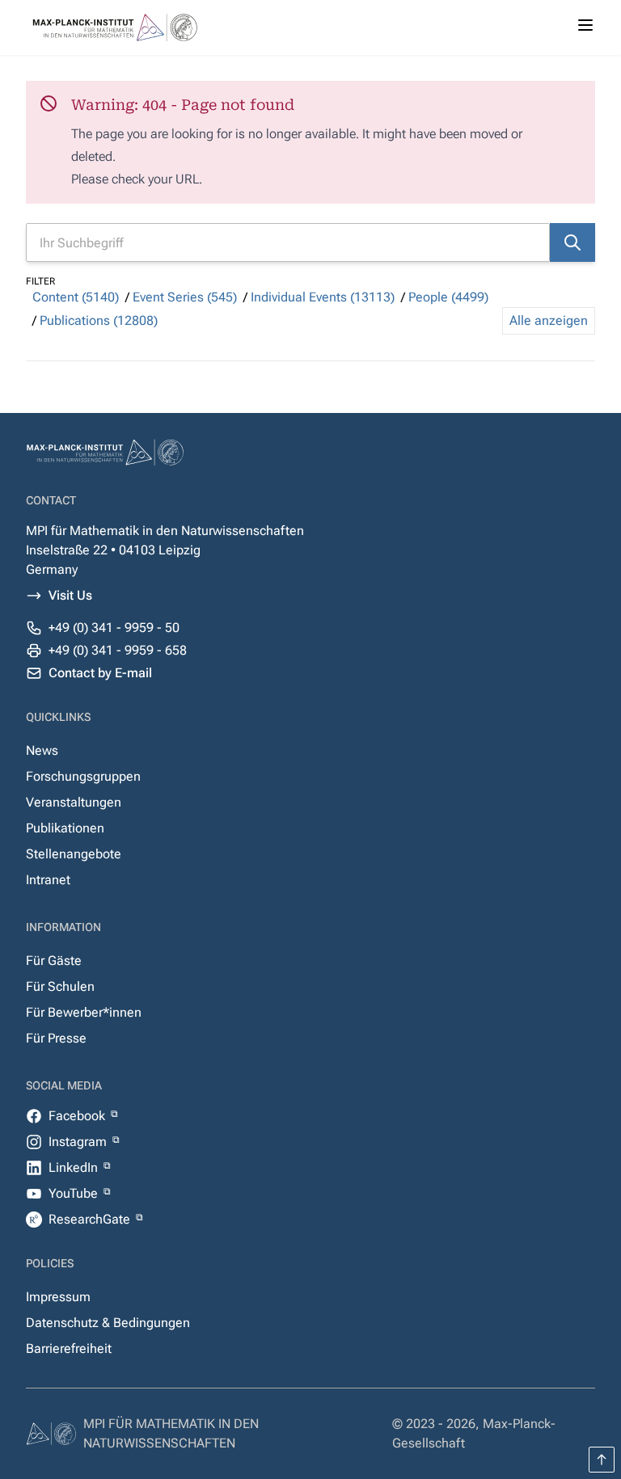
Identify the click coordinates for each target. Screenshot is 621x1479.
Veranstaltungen (73, 802)
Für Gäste (54, 960)
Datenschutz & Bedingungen (108, 1322)
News (42, 750)
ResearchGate (91, 1219)
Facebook (78, 1115)
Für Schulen (60, 986)
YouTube (75, 1193)
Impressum (58, 1296)
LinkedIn (75, 1167)
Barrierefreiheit (69, 1348)
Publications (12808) (99, 320)
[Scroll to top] (602, 1460)
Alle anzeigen (548, 320)
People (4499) (448, 297)
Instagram (79, 1141)
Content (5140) (75, 297)
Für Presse (56, 1038)
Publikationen (65, 828)
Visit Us (70, 595)
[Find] (572, 242)
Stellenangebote (73, 854)
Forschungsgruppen (83, 776)
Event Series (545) (185, 297)
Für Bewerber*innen (84, 1012)
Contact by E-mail (100, 673)
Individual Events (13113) (323, 297)
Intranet (48, 879)
